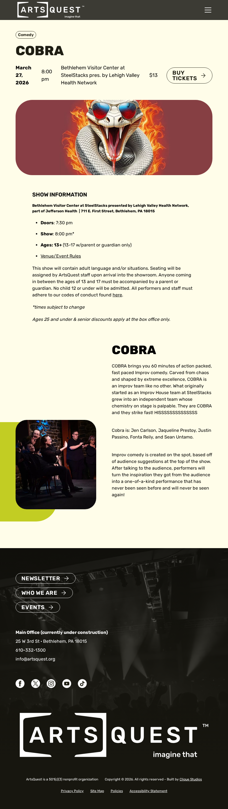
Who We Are (39, 592)
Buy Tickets (184, 75)
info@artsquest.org (35, 659)
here (117, 295)
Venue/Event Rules (61, 256)
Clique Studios (191, 779)
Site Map (97, 791)
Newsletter (40, 578)
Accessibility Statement (148, 791)
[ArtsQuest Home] (51, 9)
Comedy (26, 34)
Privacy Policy (72, 791)
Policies (117, 791)
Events (33, 607)
